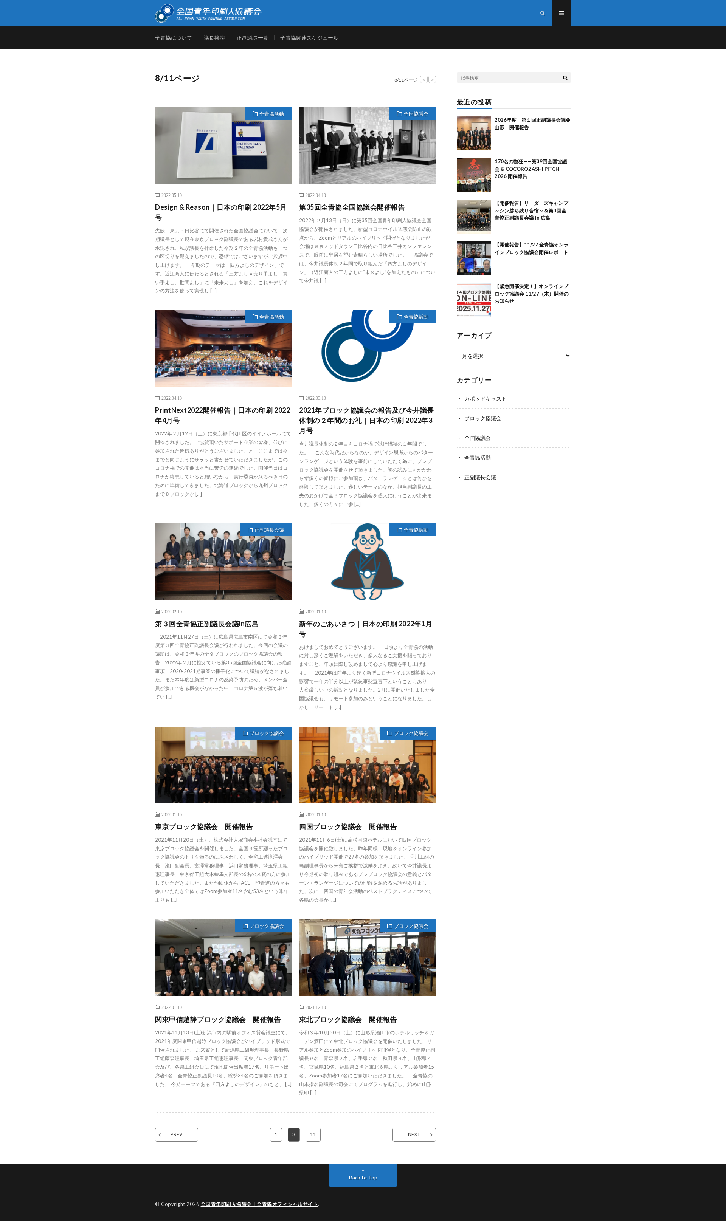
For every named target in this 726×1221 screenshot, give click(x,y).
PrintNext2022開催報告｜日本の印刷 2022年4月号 (222, 415)
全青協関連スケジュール (309, 37)
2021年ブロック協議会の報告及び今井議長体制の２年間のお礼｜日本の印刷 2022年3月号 (366, 420)
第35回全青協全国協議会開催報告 (352, 207)
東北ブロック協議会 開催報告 (348, 1019)
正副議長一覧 (252, 37)
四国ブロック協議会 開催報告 (348, 826)
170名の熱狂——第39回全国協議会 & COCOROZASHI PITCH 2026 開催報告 (531, 168)
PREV (177, 1134)
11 (313, 1134)
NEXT (414, 1134)
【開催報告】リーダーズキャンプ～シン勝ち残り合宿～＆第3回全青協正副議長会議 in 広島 (531, 210)
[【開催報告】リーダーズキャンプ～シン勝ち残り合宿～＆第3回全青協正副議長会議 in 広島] (474, 217)
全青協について (173, 37)
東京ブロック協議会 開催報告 (204, 826)
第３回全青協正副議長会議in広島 (207, 623)
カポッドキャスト (485, 398)
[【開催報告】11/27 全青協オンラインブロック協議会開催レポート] (474, 258)
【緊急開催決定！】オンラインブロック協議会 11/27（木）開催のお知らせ (532, 293)
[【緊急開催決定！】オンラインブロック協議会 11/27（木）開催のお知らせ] (474, 300)
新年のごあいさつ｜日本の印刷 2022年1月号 (365, 628)
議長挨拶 (214, 37)
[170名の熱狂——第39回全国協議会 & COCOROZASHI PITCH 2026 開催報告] (474, 175)
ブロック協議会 (267, 733)
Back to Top (363, 1177)
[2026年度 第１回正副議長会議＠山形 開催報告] (474, 133)
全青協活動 (271, 114)
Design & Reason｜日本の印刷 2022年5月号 (221, 212)
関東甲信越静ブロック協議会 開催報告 (218, 1019)
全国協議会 (416, 114)
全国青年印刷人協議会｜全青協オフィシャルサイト (259, 1204)
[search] (565, 77)
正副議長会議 (269, 530)
